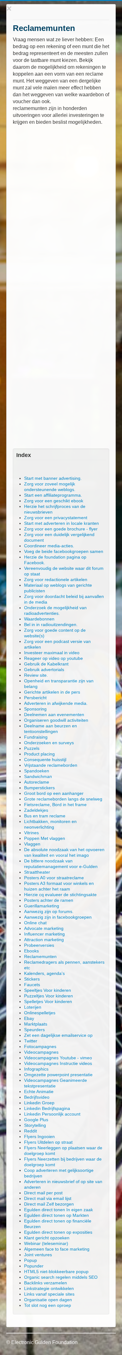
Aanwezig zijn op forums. (49, 911)
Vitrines (31, 832)
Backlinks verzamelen (45, 1282)
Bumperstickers (39, 787)
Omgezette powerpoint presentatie (58, 1074)
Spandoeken (36, 770)
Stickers (32, 978)
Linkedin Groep (39, 1102)
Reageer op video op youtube (53, 658)
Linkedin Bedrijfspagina (47, 1108)
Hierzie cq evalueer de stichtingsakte (60, 894)
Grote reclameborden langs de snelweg (63, 798)
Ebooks (31, 950)
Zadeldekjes (36, 810)
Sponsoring (35, 708)
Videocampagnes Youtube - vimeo (58, 1057)
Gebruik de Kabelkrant (46, 663)
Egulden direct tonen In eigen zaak (58, 1209)
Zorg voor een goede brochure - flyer (61, 528)
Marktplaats (35, 1023)
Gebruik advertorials (44, 669)
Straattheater (37, 872)
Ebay (29, 1018)
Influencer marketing (44, 933)
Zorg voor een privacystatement (55, 517)
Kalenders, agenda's (44, 973)
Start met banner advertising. (53, 478)
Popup (30, 1260)
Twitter (30, 1040)
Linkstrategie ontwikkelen (49, 1288)
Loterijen (32, 1007)
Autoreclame (36, 782)
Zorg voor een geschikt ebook (53, 500)
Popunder (33, 1265)
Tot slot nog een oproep (47, 1305)
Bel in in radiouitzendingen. (51, 624)
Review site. (36, 675)
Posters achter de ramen (48, 900)
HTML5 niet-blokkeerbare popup (56, 1271)
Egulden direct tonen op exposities (58, 1232)
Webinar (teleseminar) (46, 1243)
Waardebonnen (39, 618)
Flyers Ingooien (39, 1136)
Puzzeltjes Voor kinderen (48, 995)
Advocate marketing (44, 928)
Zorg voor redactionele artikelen (55, 579)
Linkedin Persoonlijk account (52, 1114)
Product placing (39, 753)
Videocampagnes (41, 1052)
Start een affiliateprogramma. (53, 495)
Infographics (36, 1068)
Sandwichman (38, 776)
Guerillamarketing (41, 905)
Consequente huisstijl (45, 759)
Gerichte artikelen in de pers (52, 692)
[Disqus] (61, 206)
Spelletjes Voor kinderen (48, 1001)
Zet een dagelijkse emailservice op (58, 1035)
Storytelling (35, 1125)
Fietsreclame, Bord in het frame (55, 804)
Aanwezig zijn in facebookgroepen (58, 917)
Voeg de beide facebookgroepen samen (63, 551)
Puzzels (31, 748)
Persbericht (35, 697)
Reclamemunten (40, 956)
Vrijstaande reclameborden (50, 765)
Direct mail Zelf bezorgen (49, 1204)
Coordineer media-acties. (49, 545)
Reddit (30, 1130)
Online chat (35, 922)
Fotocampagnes (40, 1046)
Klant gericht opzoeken (46, 1237)
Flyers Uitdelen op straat (48, 1142)
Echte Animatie (38, 1091)
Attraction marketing (44, 939)
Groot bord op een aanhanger (54, 793)
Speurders (34, 1029)
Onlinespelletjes (39, 1012)
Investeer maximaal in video (51, 652)
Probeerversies (39, 945)
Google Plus (36, 1119)
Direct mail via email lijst (47, 1198)
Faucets (32, 984)
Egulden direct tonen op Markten (56, 1215)
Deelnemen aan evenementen (54, 714)
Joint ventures (38, 1254)
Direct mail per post (43, 1192)
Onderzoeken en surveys (49, 742)
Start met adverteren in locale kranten (61, 523)
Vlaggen (32, 843)
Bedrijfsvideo (36, 1097)
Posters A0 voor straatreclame (54, 877)
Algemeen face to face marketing (56, 1249)
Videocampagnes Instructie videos (58, 1063)
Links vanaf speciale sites (49, 1294)
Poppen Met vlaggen (44, 838)
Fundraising (36, 737)
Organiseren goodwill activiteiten (56, 720)
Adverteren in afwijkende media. (56, 703)
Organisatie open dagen (48, 1299)
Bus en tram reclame (44, 815)
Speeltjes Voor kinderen (47, 990)
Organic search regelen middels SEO (61, 1277)
